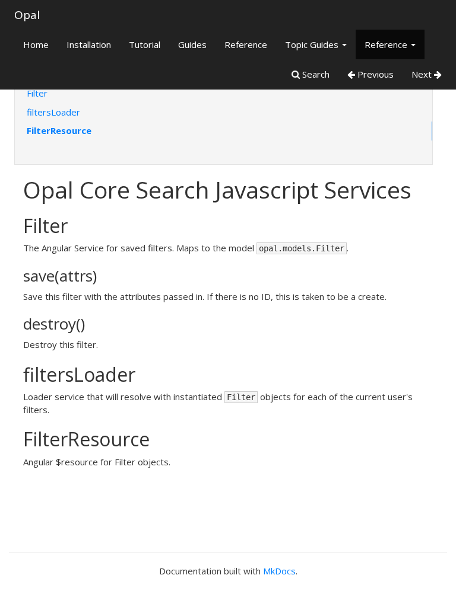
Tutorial (144, 44)
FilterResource (59, 130)
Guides (192, 44)
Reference (245, 44)
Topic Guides (313, 44)
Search (315, 74)
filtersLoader (53, 112)
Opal (27, 15)
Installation (88, 44)
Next (422, 74)
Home (36, 44)
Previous (374, 74)
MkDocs (279, 571)
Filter (37, 93)
